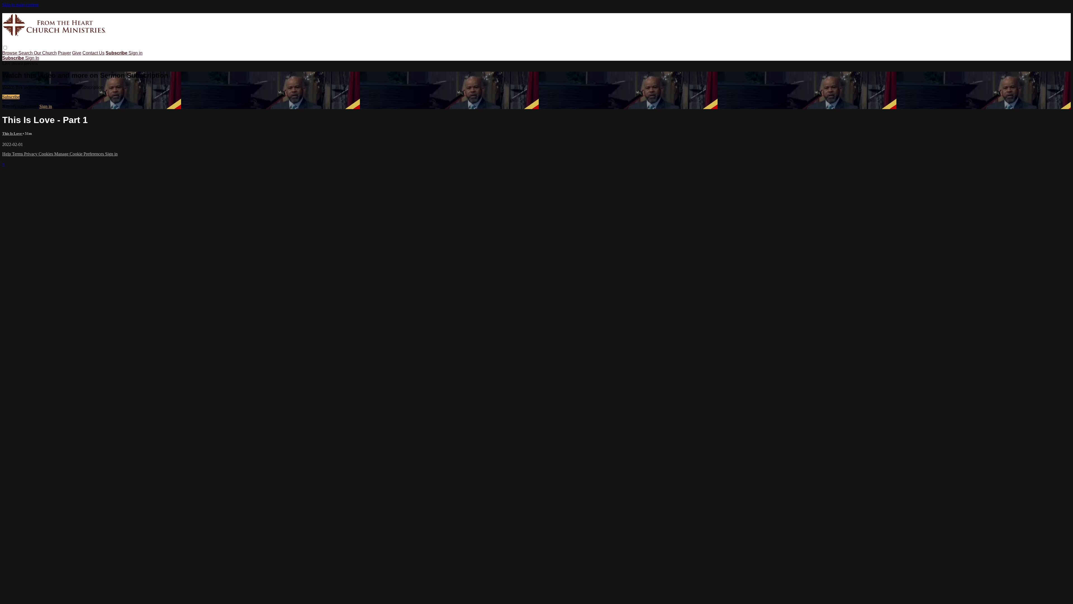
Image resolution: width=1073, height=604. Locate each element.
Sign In (32, 58)
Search (26, 53)
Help (7, 154)
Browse (10, 53)
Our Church (45, 53)
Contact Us (93, 53)
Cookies (46, 154)
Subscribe (11, 97)
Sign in (136, 53)
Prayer (64, 53)
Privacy (31, 154)
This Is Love (12, 133)
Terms (18, 154)
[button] (5, 47)
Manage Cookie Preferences (79, 154)
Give (76, 53)
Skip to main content (20, 4)
